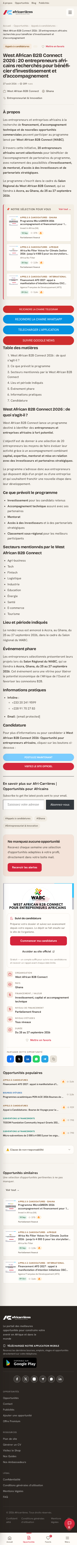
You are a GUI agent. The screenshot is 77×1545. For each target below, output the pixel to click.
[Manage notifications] (69, 1527)
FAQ (5, 1497)
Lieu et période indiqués (27, 383)
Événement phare (23, 389)
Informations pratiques (26, 395)
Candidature (19, 400)
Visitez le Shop (12, 1450)
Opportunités (22, 2)
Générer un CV (12, 1444)
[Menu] (70, 12)
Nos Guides (9, 1456)
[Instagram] (34, 1379)
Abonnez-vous (60, 804)
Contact (8, 1403)
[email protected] (28, 716)
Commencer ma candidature (38, 941)
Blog (34, 2)
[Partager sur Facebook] (10, 1059)
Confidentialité (11, 1479)
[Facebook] (17, 1379)
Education (14, 590)
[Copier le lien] (53, 1059)
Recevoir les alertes (24, 867)
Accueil (7, 25)
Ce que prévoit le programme (30, 366)
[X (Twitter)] (25, 1379)
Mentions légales (13, 1491)
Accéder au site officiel (36, 951)
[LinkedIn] (60, 1379)
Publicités (44, 2)
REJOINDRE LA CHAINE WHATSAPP (38, 319)
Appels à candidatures (43, 25)
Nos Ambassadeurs (14, 1462)
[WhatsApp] (51, 1379)
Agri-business (16, 560)
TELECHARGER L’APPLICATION (38, 330)
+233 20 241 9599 (24, 702)
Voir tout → (65, 209)
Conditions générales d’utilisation (23, 1485)
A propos (7, 2)
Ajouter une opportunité (17, 1415)
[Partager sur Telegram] (44, 1059)
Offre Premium (11, 1421)
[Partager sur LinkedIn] (27, 1059)
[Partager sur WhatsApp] (36, 1059)
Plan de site (10, 1438)
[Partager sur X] (19, 1059)
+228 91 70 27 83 (23, 708)
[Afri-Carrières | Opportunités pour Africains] (33, 12)
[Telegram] (42, 1379)
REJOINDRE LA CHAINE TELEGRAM (38, 309)
